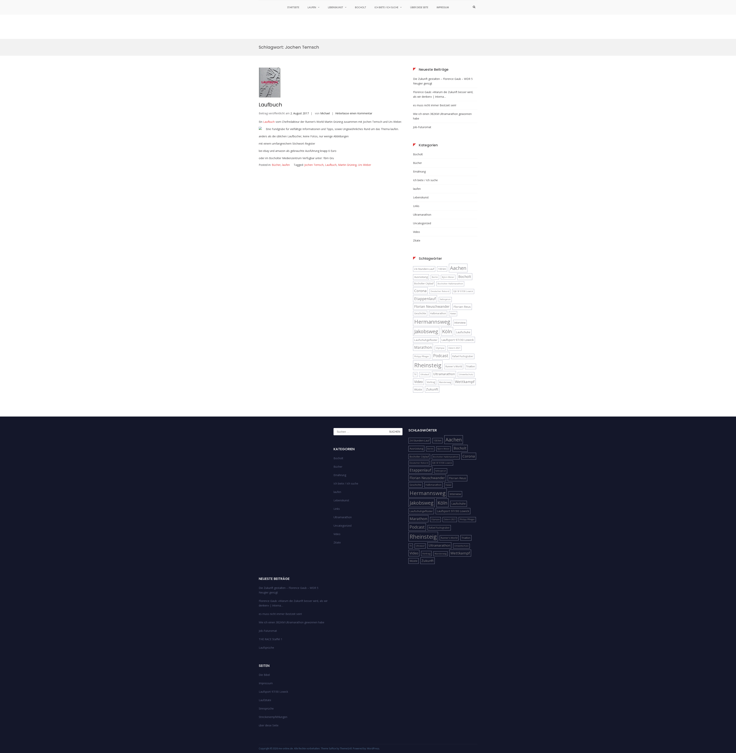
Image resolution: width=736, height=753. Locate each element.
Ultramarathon (422, 214)
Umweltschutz (466, 374)
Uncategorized (422, 223)
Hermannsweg (432, 321)
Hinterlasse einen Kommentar (353, 113)
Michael (325, 113)
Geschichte (420, 313)
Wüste (418, 389)
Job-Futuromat (422, 127)
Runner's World (453, 366)
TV (415, 374)
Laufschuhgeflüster (425, 340)
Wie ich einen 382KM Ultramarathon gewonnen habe (442, 116)
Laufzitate (265, 700)
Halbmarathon (438, 313)
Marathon (423, 347)
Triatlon (470, 366)
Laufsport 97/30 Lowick (457, 340)
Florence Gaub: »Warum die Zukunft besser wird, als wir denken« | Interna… (443, 94)
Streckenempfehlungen (273, 717)
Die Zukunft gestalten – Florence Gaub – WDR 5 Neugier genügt (443, 81)
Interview (460, 322)
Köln (447, 331)
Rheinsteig (427, 365)
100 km (442, 269)
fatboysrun (445, 299)
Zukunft (432, 389)
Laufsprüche (266, 647)
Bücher (276, 165)
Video (416, 232)
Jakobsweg (426, 331)
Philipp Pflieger (421, 356)
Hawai (453, 313)
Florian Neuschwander (431, 306)
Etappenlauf (425, 298)
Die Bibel (264, 675)
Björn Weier (448, 277)
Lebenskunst (335, 7)
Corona (420, 290)
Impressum (443, 7)
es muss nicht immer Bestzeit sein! (434, 105)
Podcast (440, 355)
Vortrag (431, 382)
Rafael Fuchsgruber (462, 356)
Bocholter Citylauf (424, 283)
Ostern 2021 (454, 348)
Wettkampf (465, 381)
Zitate (416, 240)
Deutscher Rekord (440, 291)
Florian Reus (462, 307)
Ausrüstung (421, 277)
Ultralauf (424, 374)
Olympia (440, 348)
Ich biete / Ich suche (386, 7)
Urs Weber (364, 165)
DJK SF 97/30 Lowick (463, 291)
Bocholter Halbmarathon (450, 283)
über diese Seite (419, 7)
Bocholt (360, 7)
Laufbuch (270, 104)
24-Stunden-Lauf (424, 269)
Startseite (293, 7)
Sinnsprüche (266, 708)
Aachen (458, 268)
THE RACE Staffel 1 (270, 639)
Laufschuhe (463, 332)
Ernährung (419, 171)
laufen (312, 7)
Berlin (435, 277)
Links (416, 206)
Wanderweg (445, 382)
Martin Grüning (347, 165)
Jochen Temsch (314, 165)
